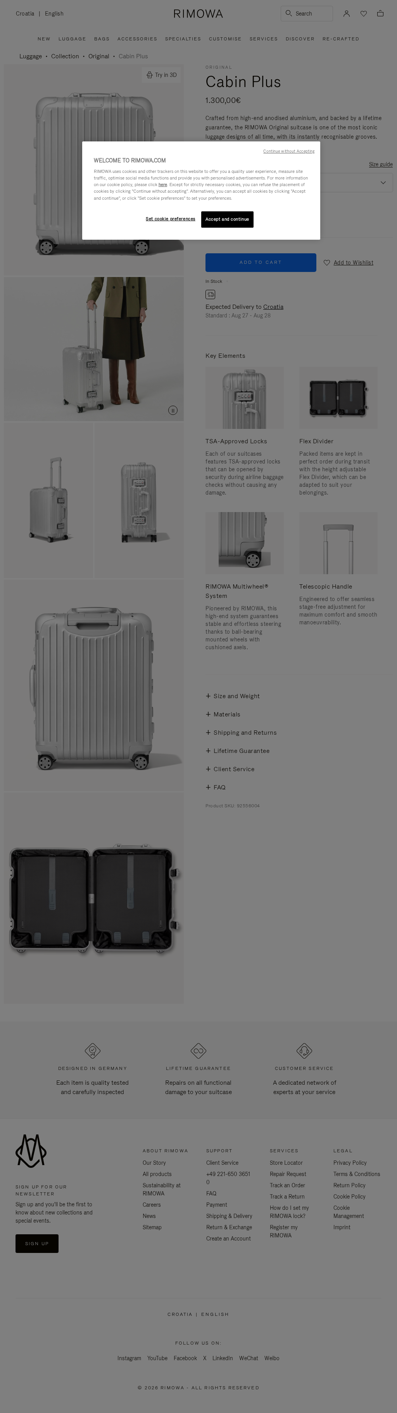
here (163, 184)
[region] (201, 190)
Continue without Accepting (288, 151)
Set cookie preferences (170, 219)
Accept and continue (227, 219)
